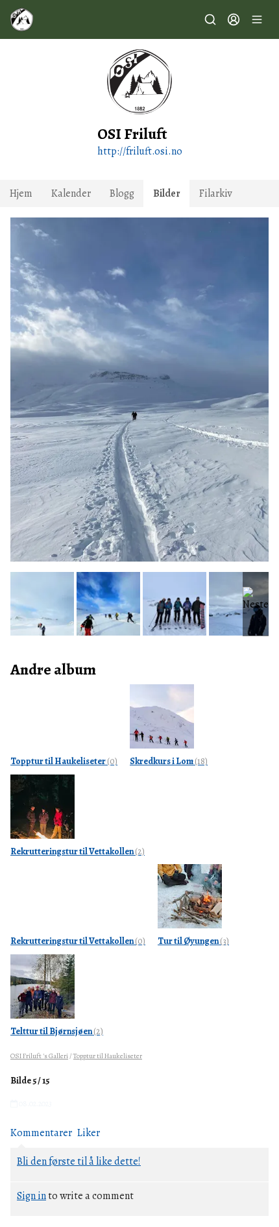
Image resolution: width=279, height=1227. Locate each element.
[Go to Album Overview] (162, 715)
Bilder (166, 193)
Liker (88, 1133)
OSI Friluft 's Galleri (39, 1056)
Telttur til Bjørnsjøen (56, 1031)
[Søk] (210, 19)
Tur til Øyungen (193, 941)
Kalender (71, 193)
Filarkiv (215, 193)
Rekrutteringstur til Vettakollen (77, 851)
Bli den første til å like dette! (79, 1161)
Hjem (21, 193)
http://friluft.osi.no (139, 151)
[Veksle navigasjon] (257, 19)
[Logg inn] (233, 19)
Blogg (122, 193)
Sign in (31, 1196)
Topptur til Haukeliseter (63, 761)
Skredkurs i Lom (169, 761)
